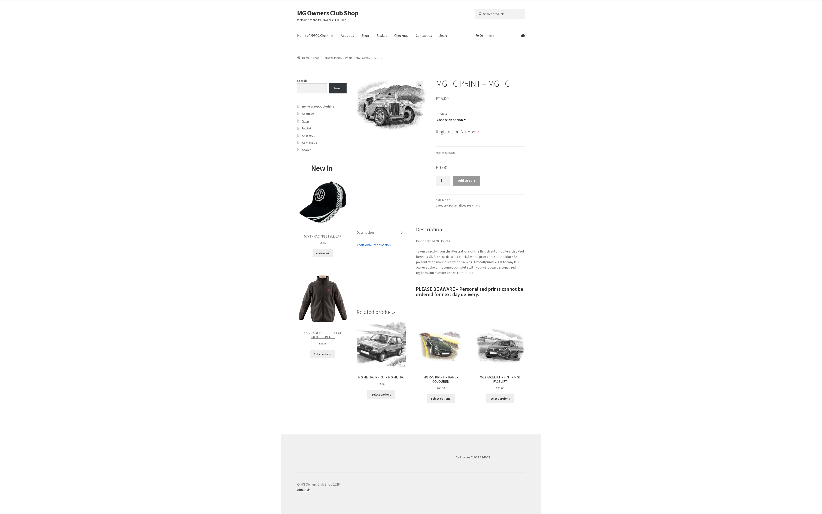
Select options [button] (381, 394)
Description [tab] (365, 232)
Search (444, 35)
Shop (365, 35)
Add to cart (466, 180)
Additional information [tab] (374, 245)
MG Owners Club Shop (327, 13)
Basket (382, 35)
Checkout (401, 35)
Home (306, 58)
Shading (442, 114)
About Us (347, 35)
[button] (419, 84)
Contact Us (424, 35)
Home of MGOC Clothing (315, 35)
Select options (322, 354)
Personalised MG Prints (338, 58)
